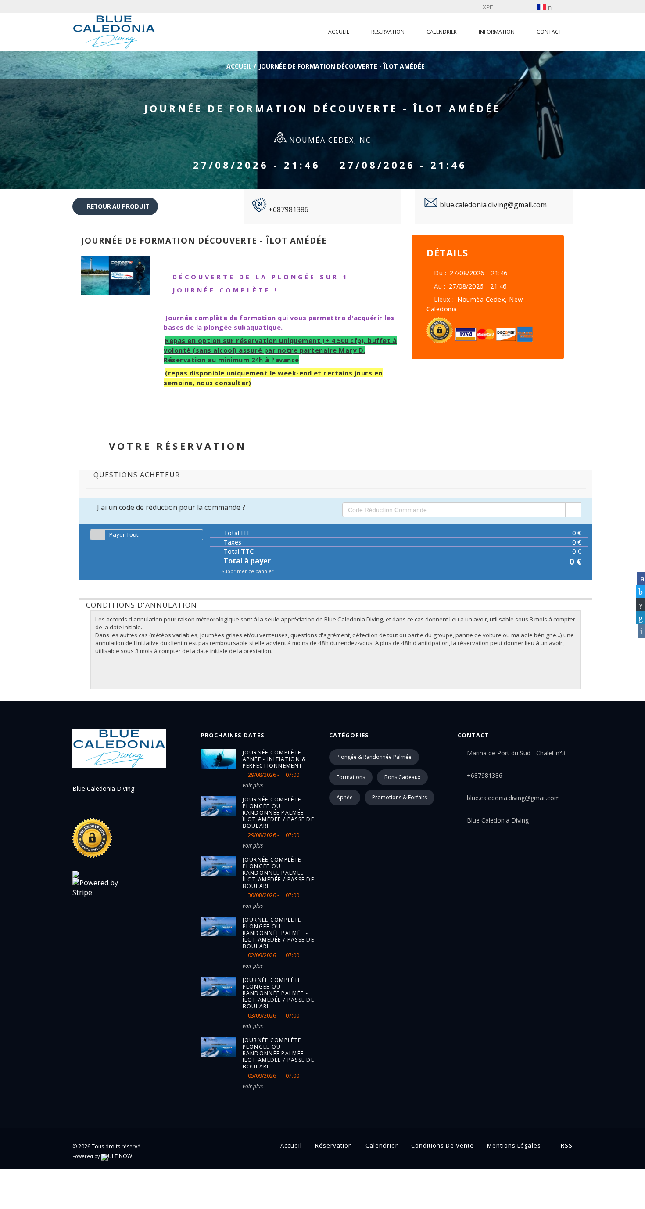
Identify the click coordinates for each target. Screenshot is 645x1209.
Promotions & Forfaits (399, 797)
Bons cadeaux (402, 777)
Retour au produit (117, 206)
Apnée (345, 797)
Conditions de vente (442, 1145)
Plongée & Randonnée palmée (374, 757)
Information (497, 32)
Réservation (388, 32)
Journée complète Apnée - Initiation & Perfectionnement (275, 759)
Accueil (338, 32)
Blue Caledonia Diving (498, 820)
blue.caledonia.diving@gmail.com (492, 204)
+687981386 (287, 209)
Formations (351, 777)
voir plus (253, 785)
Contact (549, 32)
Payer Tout (123, 534)
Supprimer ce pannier (247, 571)
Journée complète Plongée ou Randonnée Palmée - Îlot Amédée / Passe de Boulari (279, 812)
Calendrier (441, 32)
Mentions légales (514, 1145)
